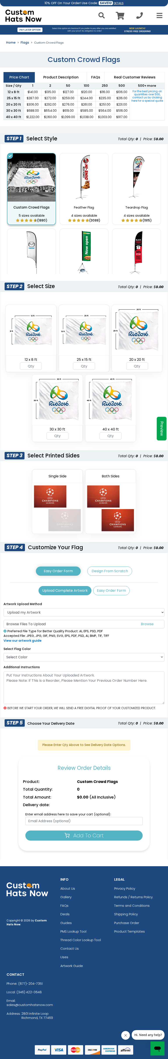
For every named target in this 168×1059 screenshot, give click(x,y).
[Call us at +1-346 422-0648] (139, 16)
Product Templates (129, 931)
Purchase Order (126, 923)
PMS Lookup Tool (73, 931)
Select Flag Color (17, 649)
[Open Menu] (158, 15)
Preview (161, 428)
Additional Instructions (22, 667)
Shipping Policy (126, 914)
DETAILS (119, 3)
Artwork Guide (71, 965)
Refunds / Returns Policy (133, 897)
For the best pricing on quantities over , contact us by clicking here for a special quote (147, 96)
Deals (65, 914)
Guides (66, 923)
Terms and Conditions (132, 905)
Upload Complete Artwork (65, 590)
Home (11, 42)
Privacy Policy (124, 888)
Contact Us (69, 948)
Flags (25, 42)
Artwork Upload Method (23, 604)
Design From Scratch (110, 571)
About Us (67, 888)
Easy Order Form (58, 571)
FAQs (64, 905)
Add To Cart (88, 835)
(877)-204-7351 (30, 983)
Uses (64, 957)
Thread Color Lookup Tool (80, 940)
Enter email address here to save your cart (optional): (68, 814)
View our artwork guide (23, 640)
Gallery (66, 897)
